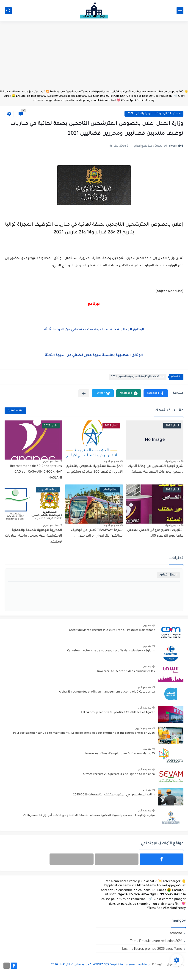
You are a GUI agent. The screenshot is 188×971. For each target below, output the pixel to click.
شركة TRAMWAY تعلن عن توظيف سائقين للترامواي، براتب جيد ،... (97, 533)
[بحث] (8, 10)
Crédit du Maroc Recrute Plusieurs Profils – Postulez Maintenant (112, 630)
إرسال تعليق (168, 575)
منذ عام (147, 790)
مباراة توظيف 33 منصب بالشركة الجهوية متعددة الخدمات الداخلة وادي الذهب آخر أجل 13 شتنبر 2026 (89, 815)
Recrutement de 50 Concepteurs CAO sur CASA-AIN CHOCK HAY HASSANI (36, 472)
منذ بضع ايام (144, 687)
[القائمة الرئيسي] (180, 10)
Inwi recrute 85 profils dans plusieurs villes (126, 671)
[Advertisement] (94, 58)
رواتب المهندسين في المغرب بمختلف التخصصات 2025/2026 (114, 795)
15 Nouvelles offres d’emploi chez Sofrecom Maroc (120, 753)
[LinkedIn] (116, 859)
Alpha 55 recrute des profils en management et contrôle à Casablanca (107, 692)
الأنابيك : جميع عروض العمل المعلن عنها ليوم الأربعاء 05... (155, 533)
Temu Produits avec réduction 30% (156, 941)
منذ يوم (147, 625)
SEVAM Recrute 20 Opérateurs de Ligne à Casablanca (119, 774)
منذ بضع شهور (143, 728)
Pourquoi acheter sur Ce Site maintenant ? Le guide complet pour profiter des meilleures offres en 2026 (84, 733)
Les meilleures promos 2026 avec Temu (152, 948)
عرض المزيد (15, 410)
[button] (156, 393)
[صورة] (170, 632)
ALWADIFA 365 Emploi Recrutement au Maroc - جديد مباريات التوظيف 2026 (101, 964)
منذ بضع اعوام (172, 461)
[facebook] (161, 859)
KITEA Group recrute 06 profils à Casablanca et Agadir (118, 712)
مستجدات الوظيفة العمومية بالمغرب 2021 (153, 113)
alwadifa (176, 933)
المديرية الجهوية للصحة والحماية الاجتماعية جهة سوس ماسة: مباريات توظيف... (33, 536)
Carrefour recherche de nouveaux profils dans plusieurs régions (111, 651)
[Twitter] (71, 859)
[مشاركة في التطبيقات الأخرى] (83, 393)
